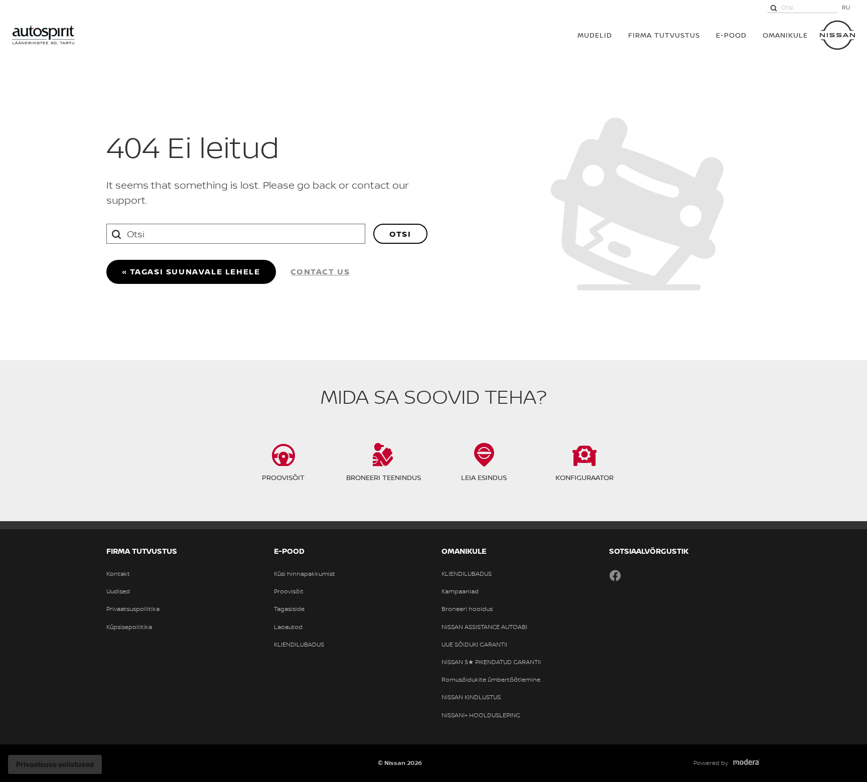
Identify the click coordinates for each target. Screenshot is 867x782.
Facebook (615, 575)
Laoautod (288, 627)
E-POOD (731, 35)
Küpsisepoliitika (129, 627)
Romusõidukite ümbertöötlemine (491, 680)
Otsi (400, 233)
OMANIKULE (785, 35)
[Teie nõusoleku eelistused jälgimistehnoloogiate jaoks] (55, 764)
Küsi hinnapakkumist (304, 574)
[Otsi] (773, 7)
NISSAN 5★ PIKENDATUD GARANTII (491, 662)
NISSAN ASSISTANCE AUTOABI (484, 627)
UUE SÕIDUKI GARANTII (474, 645)
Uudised (118, 591)
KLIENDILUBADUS (299, 645)
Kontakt (118, 574)
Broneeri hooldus (467, 609)
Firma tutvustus (664, 35)
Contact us (320, 271)
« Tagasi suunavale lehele (191, 271)
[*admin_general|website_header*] (837, 35)
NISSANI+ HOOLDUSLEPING (481, 715)
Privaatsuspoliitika (133, 609)
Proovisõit (289, 591)
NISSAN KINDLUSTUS (471, 697)
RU (846, 7)
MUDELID (594, 35)
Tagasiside (289, 609)
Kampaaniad (460, 591)
